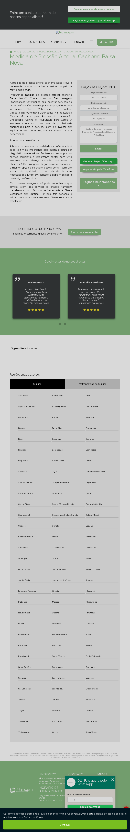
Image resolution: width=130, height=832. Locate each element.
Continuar (65, 825)
